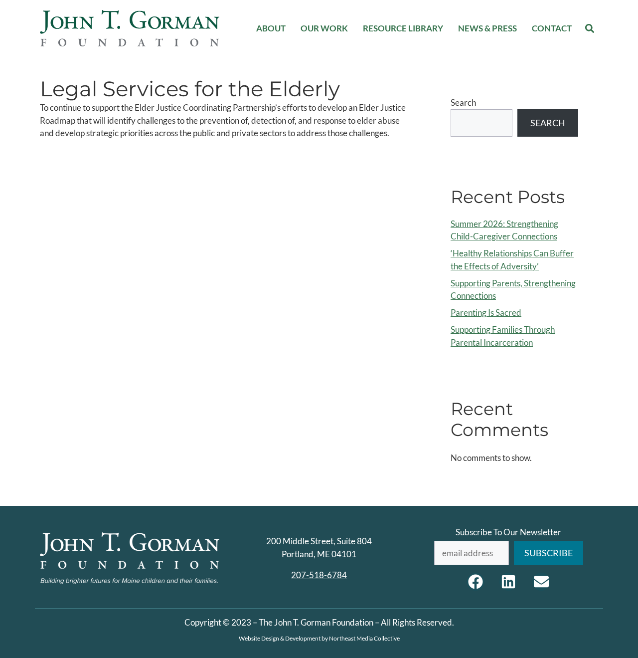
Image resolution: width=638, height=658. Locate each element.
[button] (590, 28)
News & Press (487, 28)
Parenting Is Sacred (486, 312)
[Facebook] (475, 582)
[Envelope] (541, 582)
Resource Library (403, 28)
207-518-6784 (319, 575)
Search (463, 102)
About (271, 28)
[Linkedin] (508, 582)
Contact (552, 28)
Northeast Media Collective (364, 638)
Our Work (324, 28)
